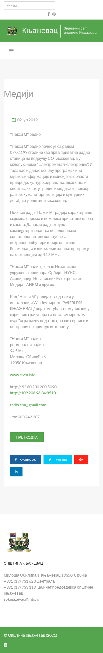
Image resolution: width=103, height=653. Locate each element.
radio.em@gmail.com (28, 404)
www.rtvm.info (23, 374)
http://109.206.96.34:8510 (33, 392)
